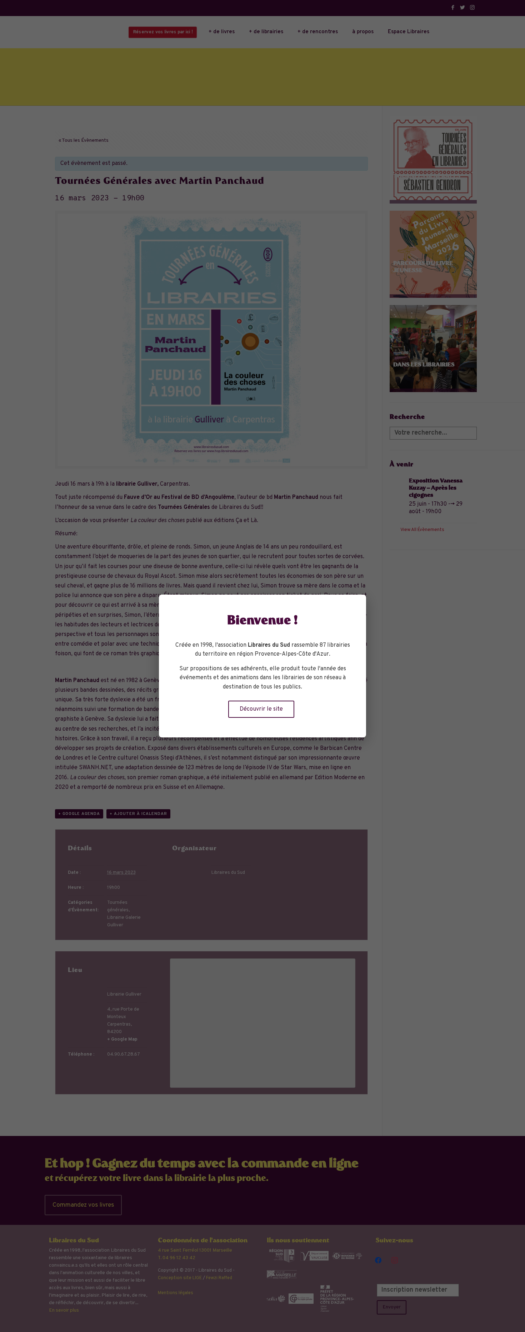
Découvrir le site (261, 709)
